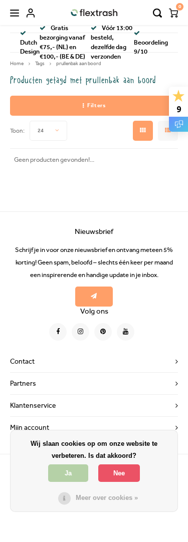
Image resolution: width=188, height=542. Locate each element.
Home (17, 63)
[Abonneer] (94, 297)
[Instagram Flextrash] (80, 332)
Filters (96, 105)
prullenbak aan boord (78, 63)
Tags (40, 63)
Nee (119, 473)
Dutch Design (30, 47)
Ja (68, 473)
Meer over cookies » (107, 497)
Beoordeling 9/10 (151, 47)
